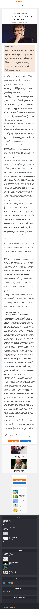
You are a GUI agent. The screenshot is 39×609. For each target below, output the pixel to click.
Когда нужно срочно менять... (22, 505)
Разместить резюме (13, 441)
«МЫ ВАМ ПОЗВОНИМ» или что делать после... (13, 542)
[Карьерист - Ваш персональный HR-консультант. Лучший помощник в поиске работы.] (19, 1)
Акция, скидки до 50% (21, 501)
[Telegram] (9, 583)
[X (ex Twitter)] (7, 583)
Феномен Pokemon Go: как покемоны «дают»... (13, 567)
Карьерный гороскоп (22, 495)
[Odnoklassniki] (12, 583)
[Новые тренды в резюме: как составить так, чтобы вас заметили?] (16, 492)
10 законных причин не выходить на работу (12, 526)
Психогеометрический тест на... (13, 538)
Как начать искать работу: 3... (21, 510)
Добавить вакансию (25, 441)
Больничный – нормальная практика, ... (13, 558)
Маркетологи (27, 244)
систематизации (22, 164)
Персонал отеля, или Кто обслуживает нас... (13, 533)
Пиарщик (6, 366)
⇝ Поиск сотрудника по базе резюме (9, 600)
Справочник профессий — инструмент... (13, 554)
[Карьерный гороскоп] (16, 496)
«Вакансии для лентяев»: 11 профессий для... (13, 521)
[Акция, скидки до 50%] (16, 501)
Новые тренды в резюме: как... (21, 492)
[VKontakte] (4, 583)
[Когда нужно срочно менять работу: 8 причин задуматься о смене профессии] (16, 505)
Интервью (20, 11)
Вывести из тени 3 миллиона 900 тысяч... (13, 563)
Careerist (19, 22)
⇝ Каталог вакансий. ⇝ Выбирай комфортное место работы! (10, 592)
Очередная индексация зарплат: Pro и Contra (12, 572)
